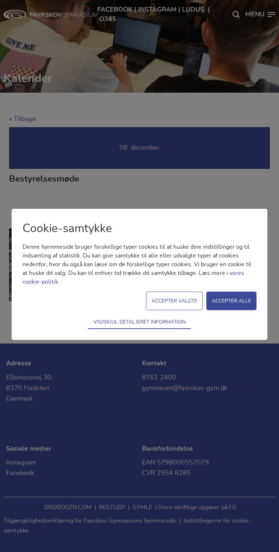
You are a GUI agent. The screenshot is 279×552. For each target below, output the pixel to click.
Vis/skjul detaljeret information (139, 322)
